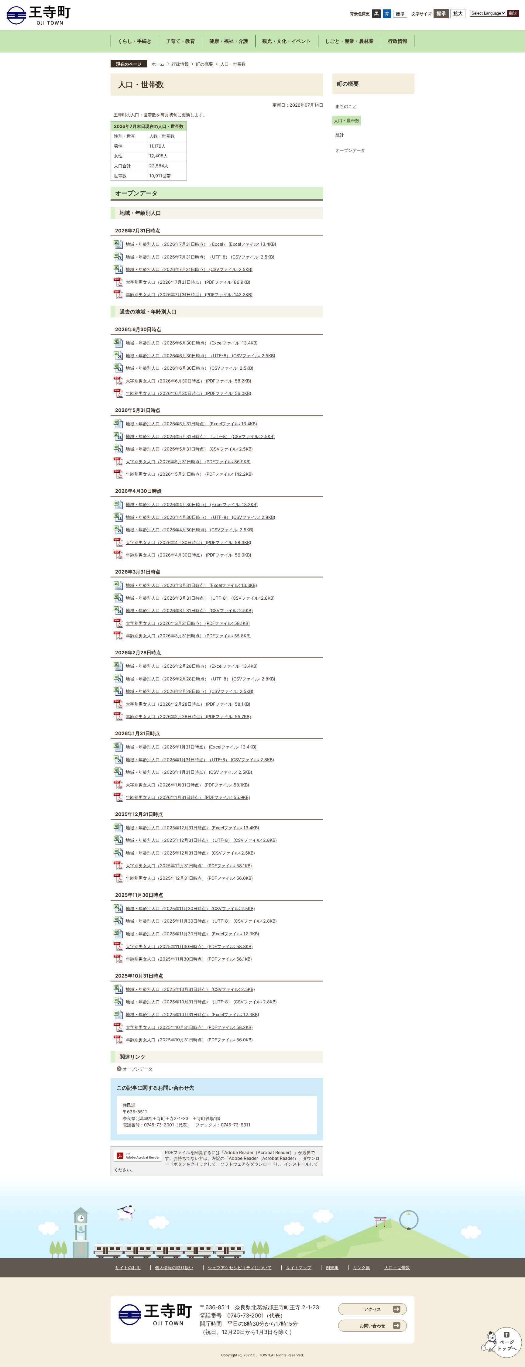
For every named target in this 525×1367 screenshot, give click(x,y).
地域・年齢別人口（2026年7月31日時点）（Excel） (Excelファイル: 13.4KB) (201, 244)
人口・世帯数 (397, 1267)
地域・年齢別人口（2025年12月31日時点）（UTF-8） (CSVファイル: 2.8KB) (201, 840)
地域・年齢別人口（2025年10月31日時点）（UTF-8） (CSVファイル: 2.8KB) (201, 1001)
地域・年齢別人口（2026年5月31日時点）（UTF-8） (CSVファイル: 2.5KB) (200, 436)
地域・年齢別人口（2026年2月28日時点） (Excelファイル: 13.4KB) (192, 666)
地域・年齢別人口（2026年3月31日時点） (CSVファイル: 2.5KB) (189, 610)
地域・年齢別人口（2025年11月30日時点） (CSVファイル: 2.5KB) (190, 908)
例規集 (332, 1267)
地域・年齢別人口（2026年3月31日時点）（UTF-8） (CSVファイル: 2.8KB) (200, 598)
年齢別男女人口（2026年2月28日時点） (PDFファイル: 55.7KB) (188, 716)
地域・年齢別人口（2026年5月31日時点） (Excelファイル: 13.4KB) (191, 423)
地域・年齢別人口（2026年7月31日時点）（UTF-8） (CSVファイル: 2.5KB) (200, 256)
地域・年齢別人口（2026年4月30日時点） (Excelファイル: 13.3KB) (192, 504)
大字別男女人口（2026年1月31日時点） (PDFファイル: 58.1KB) (187, 784)
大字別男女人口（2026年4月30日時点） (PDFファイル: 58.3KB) (188, 542)
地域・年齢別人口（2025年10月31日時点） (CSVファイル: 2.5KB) (190, 989)
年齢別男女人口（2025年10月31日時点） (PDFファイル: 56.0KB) (189, 1039)
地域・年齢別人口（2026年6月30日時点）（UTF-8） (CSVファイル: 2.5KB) (200, 355)
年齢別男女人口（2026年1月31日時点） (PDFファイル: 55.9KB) (188, 797)
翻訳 (513, 13)
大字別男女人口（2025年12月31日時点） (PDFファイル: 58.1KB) (189, 865)
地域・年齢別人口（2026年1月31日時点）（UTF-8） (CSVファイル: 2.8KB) (200, 759)
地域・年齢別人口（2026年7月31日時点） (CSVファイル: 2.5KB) (189, 269)
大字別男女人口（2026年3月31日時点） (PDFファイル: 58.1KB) (188, 623)
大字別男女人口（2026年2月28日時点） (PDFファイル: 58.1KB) (188, 704)
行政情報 (180, 64)
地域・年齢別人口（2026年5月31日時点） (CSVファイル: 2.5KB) (189, 448)
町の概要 (204, 64)
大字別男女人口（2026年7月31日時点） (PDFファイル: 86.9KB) (188, 282)
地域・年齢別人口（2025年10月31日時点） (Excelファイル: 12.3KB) (192, 1014)
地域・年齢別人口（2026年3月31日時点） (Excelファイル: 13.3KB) (191, 585)
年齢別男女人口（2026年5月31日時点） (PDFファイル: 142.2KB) (189, 474)
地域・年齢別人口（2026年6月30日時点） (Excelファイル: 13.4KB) (192, 342)
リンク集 (361, 1267)
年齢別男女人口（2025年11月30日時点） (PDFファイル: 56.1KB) (189, 958)
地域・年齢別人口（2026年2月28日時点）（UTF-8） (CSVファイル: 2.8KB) (200, 678)
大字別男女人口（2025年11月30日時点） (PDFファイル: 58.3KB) (189, 946)
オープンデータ (138, 1068)
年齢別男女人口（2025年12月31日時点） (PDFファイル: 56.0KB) (189, 878)
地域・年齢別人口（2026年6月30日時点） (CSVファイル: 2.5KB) (189, 368)
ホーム (158, 64)
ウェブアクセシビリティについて (240, 1267)
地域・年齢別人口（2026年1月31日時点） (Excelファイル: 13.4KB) (191, 746)
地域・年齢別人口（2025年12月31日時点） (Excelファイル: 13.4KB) (192, 827)
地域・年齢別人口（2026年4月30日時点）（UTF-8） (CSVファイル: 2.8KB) (200, 517)
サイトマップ (298, 1267)
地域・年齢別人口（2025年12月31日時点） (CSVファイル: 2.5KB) (190, 852)
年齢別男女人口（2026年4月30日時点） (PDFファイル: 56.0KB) (188, 554)
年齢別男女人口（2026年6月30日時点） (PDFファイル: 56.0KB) (188, 393)
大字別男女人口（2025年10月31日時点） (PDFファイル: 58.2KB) (189, 1027)
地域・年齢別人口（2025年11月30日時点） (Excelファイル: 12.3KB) (192, 933)
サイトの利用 (128, 1267)
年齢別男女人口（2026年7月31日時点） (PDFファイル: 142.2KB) (189, 294)
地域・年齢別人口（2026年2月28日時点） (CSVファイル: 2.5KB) (189, 691)
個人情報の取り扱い (174, 1267)
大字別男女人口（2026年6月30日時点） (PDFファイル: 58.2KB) (188, 380)
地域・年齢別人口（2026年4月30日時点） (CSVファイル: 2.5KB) (189, 529)
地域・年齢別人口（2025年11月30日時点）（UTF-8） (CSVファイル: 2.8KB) (201, 920)
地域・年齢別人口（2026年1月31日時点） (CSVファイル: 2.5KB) (189, 772)
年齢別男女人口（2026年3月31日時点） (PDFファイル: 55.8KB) (188, 635)
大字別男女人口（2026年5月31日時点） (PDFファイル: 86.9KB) (188, 461)
